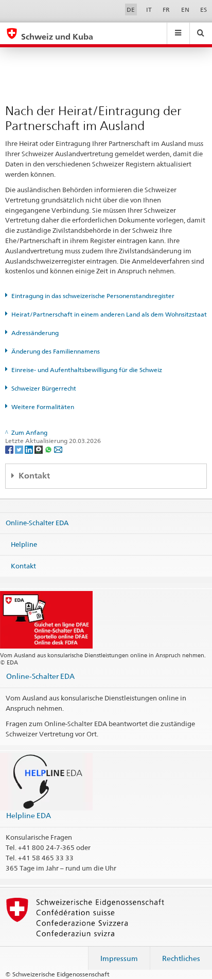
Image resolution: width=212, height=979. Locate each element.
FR (166, 9)
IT (149, 9)
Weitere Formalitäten (42, 407)
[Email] (58, 449)
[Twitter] (20, 449)
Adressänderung (35, 333)
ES (203, 9)
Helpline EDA (28, 815)
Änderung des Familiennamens (55, 351)
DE (131, 9)
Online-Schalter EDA (37, 523)
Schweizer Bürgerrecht (43, 388)
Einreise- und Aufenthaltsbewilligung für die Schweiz (86, 370)
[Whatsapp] (49, 449)
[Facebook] (10, 449)
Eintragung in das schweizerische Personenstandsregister (92, 296)
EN (185, 9)
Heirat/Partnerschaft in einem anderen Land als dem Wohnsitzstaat (109, 314)
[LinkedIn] (29, 449)
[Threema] (39, 449)
